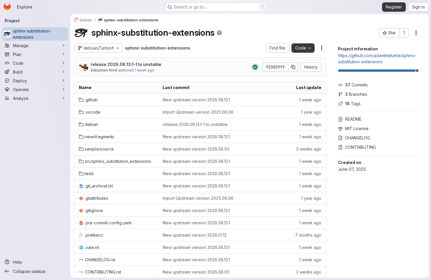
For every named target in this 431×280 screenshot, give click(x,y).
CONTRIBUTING (360, 147)
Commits (356, 84)
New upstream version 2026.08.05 (196, 148)
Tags (353, 103)
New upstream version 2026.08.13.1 (196, 99)
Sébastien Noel (104, 70)
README (353, 119)
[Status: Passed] (255, 67)
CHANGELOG (357, 137)
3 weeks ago (308, 148)
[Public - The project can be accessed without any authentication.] (219, 32)
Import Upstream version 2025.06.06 (198, 112)
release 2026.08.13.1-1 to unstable (126, 64)
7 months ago (308, 235)
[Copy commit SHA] (293, 67)
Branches (356, 94)
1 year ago (311, 112)
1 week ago (144, 70)
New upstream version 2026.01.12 (195, 235)
